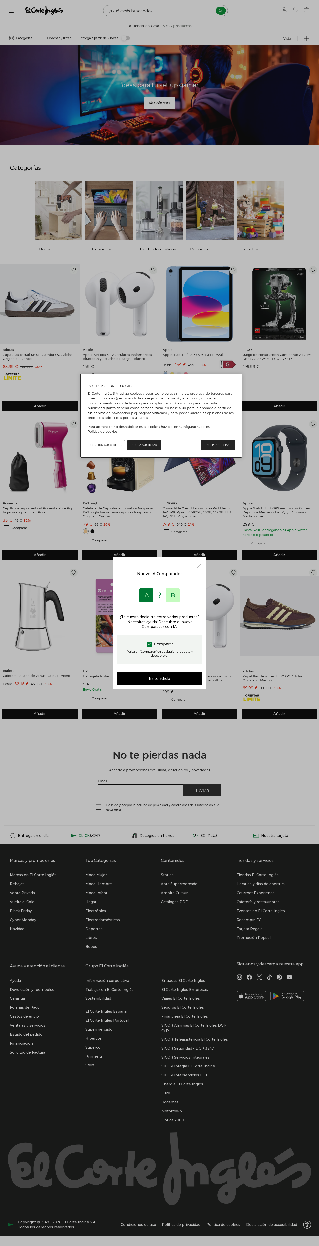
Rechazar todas (144, 445)
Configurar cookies (106, 445)
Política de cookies (102, 431)
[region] (161, 416)
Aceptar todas (218, 445)
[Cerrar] (199, 566)
